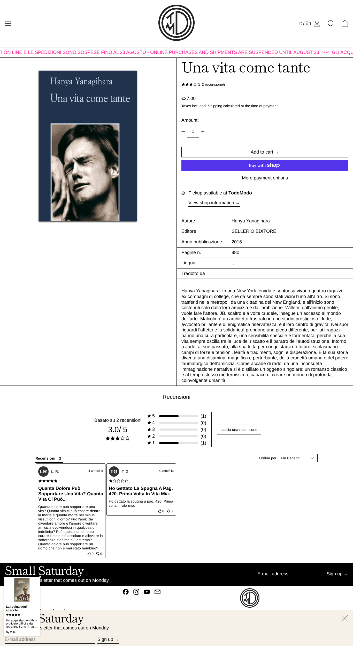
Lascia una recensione (238, 429)
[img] (48, 481)
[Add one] (203, 131)
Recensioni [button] (45, 458)
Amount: (190, 120)
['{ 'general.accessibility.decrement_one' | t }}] (183, 131)
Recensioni (176, 397)
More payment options (265, 177)
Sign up (334, 573)
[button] (330, 23)
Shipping (215, 106)
